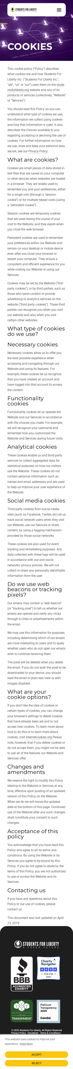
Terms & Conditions (50, 1033)
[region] (36, 1051)
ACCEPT (37, 1054)
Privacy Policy (37, 151)
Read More (26, 1043)
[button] (59, 9)
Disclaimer (33, 1033)
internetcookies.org (39, 737)
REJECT (36, 1063)
